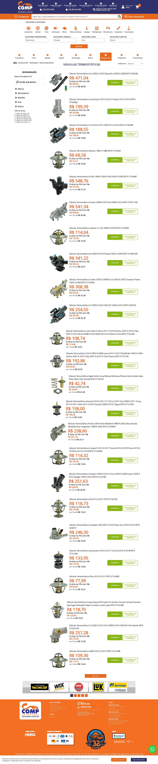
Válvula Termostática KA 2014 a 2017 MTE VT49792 (93, 499)
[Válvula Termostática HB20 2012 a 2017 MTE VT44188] (58, 660)
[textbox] (76, 16)
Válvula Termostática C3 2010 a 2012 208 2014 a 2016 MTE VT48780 (101, 125)
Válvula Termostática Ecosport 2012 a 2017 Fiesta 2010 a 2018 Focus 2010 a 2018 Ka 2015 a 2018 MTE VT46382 (104, 449)
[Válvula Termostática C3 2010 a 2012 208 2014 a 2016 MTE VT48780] (58, 134)
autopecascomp (23, 63)
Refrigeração (34, 63)
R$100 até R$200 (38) (23, 119)
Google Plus (34, 734)
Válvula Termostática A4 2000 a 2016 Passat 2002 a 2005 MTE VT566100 (103, 253)
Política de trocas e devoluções (57, 709)
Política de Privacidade (56, 707)
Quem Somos (53, 705)
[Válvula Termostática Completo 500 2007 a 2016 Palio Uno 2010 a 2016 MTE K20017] (58, 534)
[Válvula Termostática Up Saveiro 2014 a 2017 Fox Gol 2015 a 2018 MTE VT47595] (58, 560)
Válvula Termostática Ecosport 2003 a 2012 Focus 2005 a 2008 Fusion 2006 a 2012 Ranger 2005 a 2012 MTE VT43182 (104, 475)
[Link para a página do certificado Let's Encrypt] (118, 736)
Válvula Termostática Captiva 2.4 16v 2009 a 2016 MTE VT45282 (99, 228)
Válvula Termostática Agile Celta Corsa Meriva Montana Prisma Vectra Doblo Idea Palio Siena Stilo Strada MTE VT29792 (106, 377)
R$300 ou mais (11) (23, 122)
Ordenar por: (122, 64)
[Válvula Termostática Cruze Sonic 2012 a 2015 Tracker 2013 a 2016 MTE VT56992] (58, 108)
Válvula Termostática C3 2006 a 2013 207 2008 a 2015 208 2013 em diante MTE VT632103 (106, 627)
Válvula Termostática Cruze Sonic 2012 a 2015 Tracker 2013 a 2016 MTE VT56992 (102, 101)
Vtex (130, 741)
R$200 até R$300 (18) (23, 120)
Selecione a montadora (35, 37)
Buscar (79, 46)
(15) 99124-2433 (74, 9)
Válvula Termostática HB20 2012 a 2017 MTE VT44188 (94, 651)
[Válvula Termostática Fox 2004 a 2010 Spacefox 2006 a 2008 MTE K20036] (58, 83)
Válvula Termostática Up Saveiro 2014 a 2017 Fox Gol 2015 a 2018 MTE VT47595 (102, 552)
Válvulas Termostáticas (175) (23, 76)
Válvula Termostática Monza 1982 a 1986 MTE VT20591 (95, 150)
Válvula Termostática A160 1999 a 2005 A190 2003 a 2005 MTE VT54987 (103, 176)
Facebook (29, 734)
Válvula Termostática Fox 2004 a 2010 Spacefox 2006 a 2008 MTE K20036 (103, 73)
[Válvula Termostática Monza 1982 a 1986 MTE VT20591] (58, 160)
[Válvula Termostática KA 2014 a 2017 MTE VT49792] (58, 508)
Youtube (31, 734)
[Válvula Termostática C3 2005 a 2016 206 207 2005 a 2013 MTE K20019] (58, 314)
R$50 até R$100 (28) (23, 117)
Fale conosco (53, 717)
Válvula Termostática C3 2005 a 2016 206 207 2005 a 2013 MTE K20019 (102, 305)
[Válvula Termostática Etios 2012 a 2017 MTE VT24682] (58, 585)
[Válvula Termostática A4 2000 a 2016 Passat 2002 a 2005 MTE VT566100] (58, 263)
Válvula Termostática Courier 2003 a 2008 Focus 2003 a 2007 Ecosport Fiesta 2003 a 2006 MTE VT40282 (104, 281)
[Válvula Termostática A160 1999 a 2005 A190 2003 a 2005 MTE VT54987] (58, 186)
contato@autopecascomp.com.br (88, 709)
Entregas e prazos (54, 710)
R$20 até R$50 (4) (22, 115)
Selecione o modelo (62, 37)
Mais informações (139, 760)
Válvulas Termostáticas (47, 63)
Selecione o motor (118, 37)
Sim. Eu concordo (118, 760)
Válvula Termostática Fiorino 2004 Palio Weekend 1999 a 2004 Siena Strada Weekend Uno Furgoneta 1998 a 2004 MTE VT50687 (102, 425)
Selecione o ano (89, 37)
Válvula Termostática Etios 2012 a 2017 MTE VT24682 (94, 576)
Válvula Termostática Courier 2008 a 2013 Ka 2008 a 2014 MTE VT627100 (103, 202)
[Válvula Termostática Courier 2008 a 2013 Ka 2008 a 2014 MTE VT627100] (58, 211)
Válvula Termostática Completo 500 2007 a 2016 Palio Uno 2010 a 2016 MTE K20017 (104, 526)
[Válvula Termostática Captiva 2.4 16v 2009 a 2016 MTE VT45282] (58, 237)
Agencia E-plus (119, 741)
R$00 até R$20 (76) (23, 114)
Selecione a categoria (35, 22)
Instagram (26, 734)
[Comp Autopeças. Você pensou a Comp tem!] (30, 711)
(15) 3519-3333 (48, 9)
